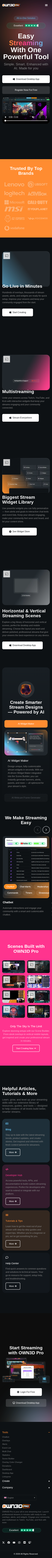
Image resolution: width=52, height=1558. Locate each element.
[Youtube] (14, 1542)
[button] (37, 829)
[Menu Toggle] (46, 5)
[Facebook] (8, 1542)
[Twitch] (30, 1542)
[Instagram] (19, 1542)
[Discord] (24, 1542)
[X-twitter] (3, 1542)
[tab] (26, 724)
